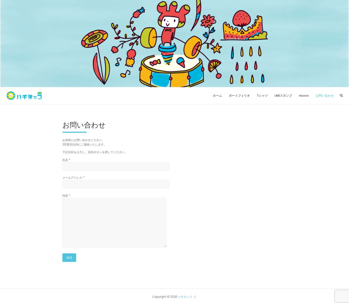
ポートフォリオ (239, 95)
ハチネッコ (185, 297)
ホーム (217, 95)
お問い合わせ (325, 95)
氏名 (66, 160)
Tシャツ (262, 95)
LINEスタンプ (283, 95)
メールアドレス (73, 178)
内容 (66, 196)
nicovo (304, 95)
